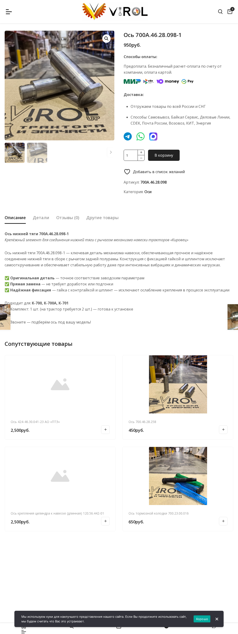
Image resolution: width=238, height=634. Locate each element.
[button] (106, 38)
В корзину (164, 155)
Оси (148, 191)
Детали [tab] (41, 217)
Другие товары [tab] (102, 217)
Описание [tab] (15, 217)
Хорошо (202, 619)
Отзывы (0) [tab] (67, 217)
